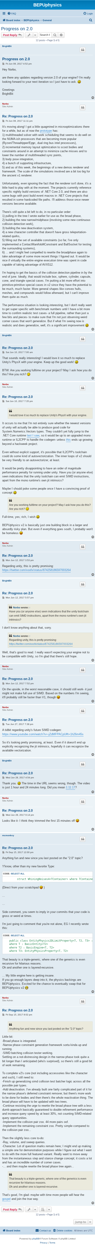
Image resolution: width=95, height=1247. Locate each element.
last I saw (33, 435)
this (68, 439)
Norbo (5, 104)
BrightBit (6, 46)
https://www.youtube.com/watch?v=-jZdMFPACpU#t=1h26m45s (43, 734)
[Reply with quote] (83, 49)
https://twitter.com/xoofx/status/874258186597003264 (36, 570)
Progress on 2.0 (16, 28)
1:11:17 (70, 787)
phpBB (35, 1238)
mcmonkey (8, 835)
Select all (18, 873)
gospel (6, 1199)
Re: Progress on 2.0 (17, 116)
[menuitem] (11, 13)
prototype (46, 130)
